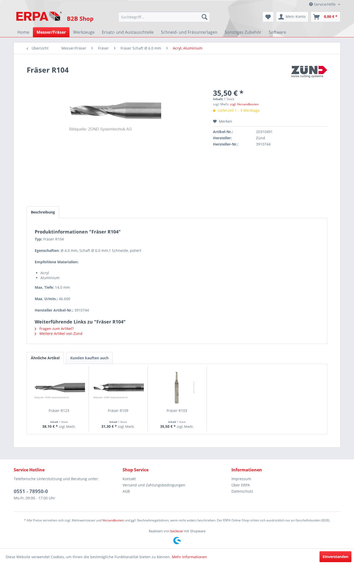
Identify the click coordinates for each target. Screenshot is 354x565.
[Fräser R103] (177, 387)
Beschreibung (43, 212)
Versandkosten (113, 520)
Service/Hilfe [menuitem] (325, 4)
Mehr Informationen (189, 556)
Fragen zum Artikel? (56, 328)
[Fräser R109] (118, 387)
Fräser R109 (118, 410)
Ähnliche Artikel (45, 357)
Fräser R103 (177, 410)
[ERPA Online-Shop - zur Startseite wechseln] (39, 18)
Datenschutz (242, 491)
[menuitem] (164, 17)
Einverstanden (335, 556)
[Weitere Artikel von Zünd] (309, 75)
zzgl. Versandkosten (244, 104)
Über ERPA (240, 485)
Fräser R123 (59, 410)
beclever (176, 531)
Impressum (241, 478)
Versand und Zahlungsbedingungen (154, 485)
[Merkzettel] (268, 17)
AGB (126, 491)
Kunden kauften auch (89, 357)
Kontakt (129, 478)
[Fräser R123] (59, 387)
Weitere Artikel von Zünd (60, 333)
